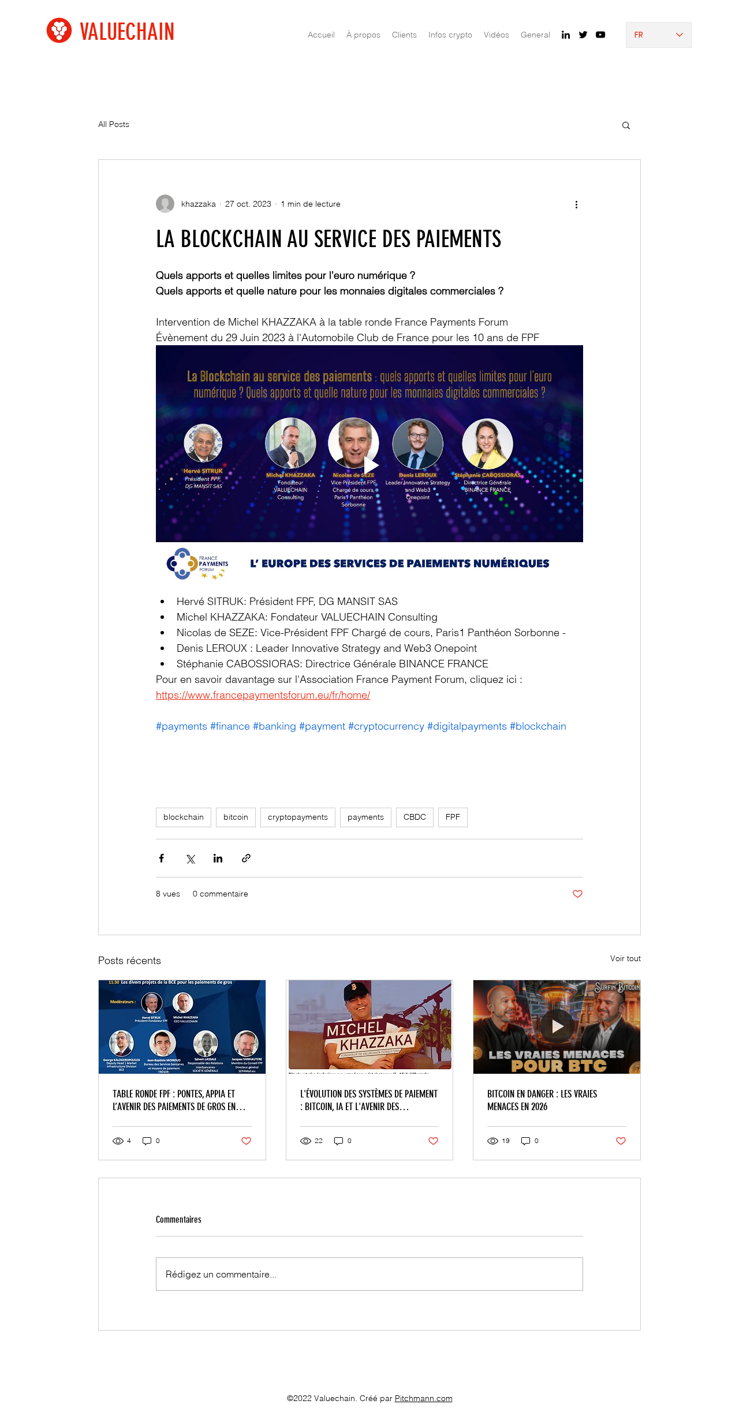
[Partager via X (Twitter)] (189, 858)
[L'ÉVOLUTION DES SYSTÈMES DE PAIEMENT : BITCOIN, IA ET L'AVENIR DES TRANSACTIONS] (369, 1027)
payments (366, 817)
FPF (453, 817)
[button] (626, 124)
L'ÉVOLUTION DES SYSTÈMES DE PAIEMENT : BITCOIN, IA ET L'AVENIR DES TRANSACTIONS (369, 1100)
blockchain (183, 817)
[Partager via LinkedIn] (217, 858)
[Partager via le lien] (246, 858)
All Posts (113, 124)
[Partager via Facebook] (161, 858)
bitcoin (235, 817)
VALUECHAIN (127, 32)
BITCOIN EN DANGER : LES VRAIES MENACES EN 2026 (542, 1100)
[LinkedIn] (566, 34)
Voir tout (625, 958)
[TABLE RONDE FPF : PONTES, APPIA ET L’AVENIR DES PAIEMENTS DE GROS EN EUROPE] (182, 1027)
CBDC (415, 817)
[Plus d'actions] (576, 204)
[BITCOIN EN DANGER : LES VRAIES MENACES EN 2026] (556, 1027)
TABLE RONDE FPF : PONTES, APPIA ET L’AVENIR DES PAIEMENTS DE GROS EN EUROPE (174, 1100)
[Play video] (369, 465)
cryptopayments (298, 817)
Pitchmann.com (424, 1398)
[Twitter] (583, 34)
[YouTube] (600, 34)
